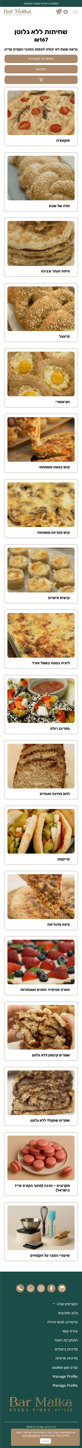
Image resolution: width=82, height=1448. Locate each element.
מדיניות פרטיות (66, 1358)
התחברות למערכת (41, 59)
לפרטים (41, 69)
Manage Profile (65, 1376)
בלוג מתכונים (68, 1313)
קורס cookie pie (65, 1367)
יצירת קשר (70, 1331)
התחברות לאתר (66, 1340)
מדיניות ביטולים (66, 1349)
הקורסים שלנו (67, 1304)
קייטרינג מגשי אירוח (62, 1322)
